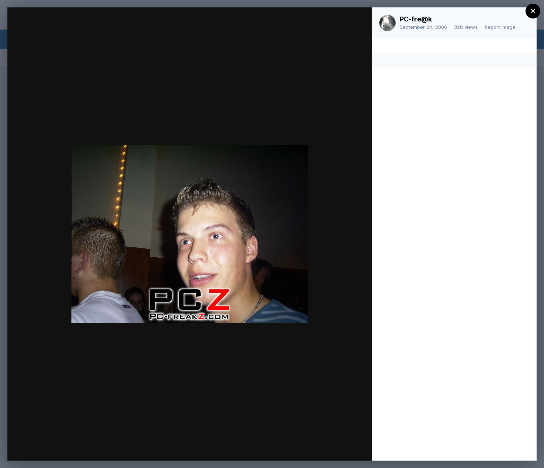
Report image (500, 27)
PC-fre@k (416, 19)
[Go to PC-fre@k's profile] (387, 23)
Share (347, 447)
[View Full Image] (359, 21)
